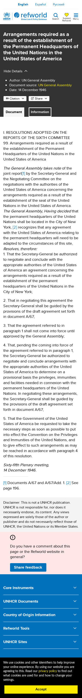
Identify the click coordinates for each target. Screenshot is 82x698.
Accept (41, 689)
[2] (15, 227)
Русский (58, 4)
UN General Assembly (55, 85)
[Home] (25, 16)
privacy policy (47, 671)
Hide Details (13, 71)
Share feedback (28, 567)
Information (40, 111)
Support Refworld (66, 19)
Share (39, 98)
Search (55, 18)
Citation (15, 98)
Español (40, 4)
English (23, 4)
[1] (23, 173)
